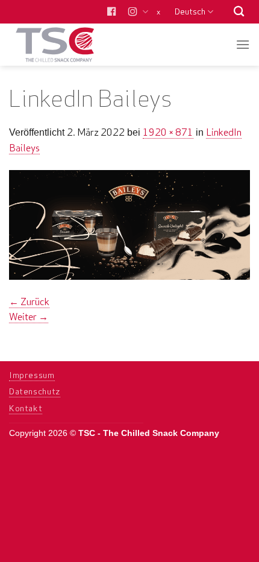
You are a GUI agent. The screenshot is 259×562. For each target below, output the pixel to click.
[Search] (239, 11)
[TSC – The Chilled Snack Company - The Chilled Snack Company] (67, 45)
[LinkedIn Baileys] (129, 224)
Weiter (28, 317)
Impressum (32, 375)
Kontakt (25, 408)
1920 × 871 (168, 132)
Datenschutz (34, 391)
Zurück (29, 301)
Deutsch (190, 11)
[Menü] (243, 44)
